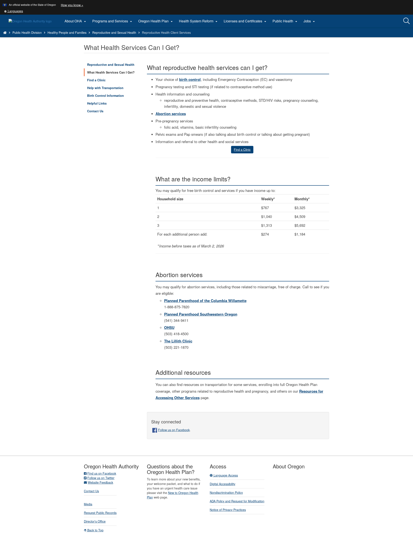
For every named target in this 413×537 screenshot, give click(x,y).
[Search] (406, 21)
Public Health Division (27, 32)
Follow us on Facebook (174, 430)
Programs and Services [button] (112, 21)
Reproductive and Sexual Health (114, 32)
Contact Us (95, 111)
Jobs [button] (310, 21)
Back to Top (94, 530)
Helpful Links (97, 103)
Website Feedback (100, 482)
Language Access (225, 475)
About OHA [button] (76, 21)
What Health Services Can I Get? (111, 72)
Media (88, 504)
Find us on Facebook (101, 473)
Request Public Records (100, 513)
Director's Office (95, 521)
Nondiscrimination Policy (226, 492)
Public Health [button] (285, 21)
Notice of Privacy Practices (228, 510)
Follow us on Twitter (100, 478)
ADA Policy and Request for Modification (237, 501)
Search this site (58, 38)
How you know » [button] (72, 5)
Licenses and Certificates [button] (245, 21)
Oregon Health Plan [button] (156, 21)
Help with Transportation (105, 88)
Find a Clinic (96, 80)
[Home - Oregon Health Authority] (5, 32)
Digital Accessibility (222, 484)
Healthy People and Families (67, 32)
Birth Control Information (105, 95)
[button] (13, 11)
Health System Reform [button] (199, 21)
